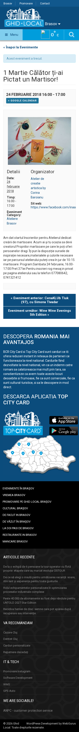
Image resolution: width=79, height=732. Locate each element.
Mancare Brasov (15, 541)
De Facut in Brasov (16, 515)
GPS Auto (9, 690)
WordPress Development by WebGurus (51, 723)
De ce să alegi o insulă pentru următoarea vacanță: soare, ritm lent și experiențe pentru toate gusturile (39, 579)
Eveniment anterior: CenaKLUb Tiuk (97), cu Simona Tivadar (39, 300)
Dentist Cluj (10, 639)
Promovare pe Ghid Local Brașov (27, 501)
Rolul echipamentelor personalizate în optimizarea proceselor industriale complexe (35, 590)
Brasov (8, 3)
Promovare (26, 3)
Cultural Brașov (15, 508)
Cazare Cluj (10, 632)
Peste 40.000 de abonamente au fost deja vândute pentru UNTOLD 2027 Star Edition (39, 600)
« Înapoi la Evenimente (20, 47)
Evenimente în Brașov (18, 488)
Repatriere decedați (15, 652)
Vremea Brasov (14, 495)
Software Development (17, 677)
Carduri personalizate (16, 645)
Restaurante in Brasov (20, 534)
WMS (6, 684)
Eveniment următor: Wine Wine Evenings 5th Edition (39, 313)
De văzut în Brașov (17, 521)
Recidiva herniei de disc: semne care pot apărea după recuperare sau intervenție (37, 611)
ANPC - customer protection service (28, 710)
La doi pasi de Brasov (18, 528)
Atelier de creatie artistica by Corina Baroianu (38, 188)
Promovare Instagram (16, 671)
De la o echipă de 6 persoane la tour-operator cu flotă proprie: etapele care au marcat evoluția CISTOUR (37, 568)
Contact (45, 3)
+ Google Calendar (22, 100)
